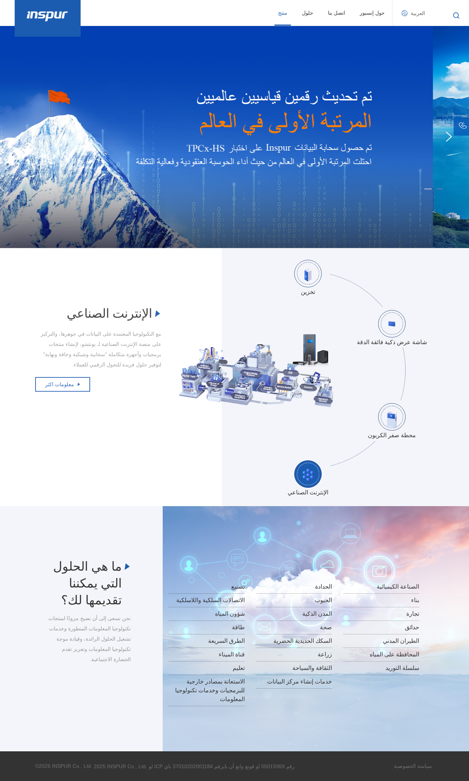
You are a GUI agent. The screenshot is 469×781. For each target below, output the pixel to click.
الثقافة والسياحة (312, 668)
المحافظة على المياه (394, 654)
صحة (326, 627)
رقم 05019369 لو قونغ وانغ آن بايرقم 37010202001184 (234, 766)
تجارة (412, 614)
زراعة (325, 654)
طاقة (238, 627)
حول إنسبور (372, 13)
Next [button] (448, 136)
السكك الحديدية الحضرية (302, 641)
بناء (415, 600)
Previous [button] (20, 136)
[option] (234, 137)
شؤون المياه (230, 614)
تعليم (239, 668)
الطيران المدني (401, 641)
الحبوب (323, 600)
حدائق (412, 627)
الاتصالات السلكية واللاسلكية (210, 600)
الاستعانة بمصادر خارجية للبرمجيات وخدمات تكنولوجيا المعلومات (210, 690)
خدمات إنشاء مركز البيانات (299, 681)
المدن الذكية (317, 614)
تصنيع (238, 586)
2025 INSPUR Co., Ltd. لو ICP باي (132, 766)
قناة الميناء (232, 654)
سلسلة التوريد (402, 668)
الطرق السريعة (226, 641)
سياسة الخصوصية (413, 766)
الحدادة (323, 586)
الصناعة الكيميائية (398, 586)
